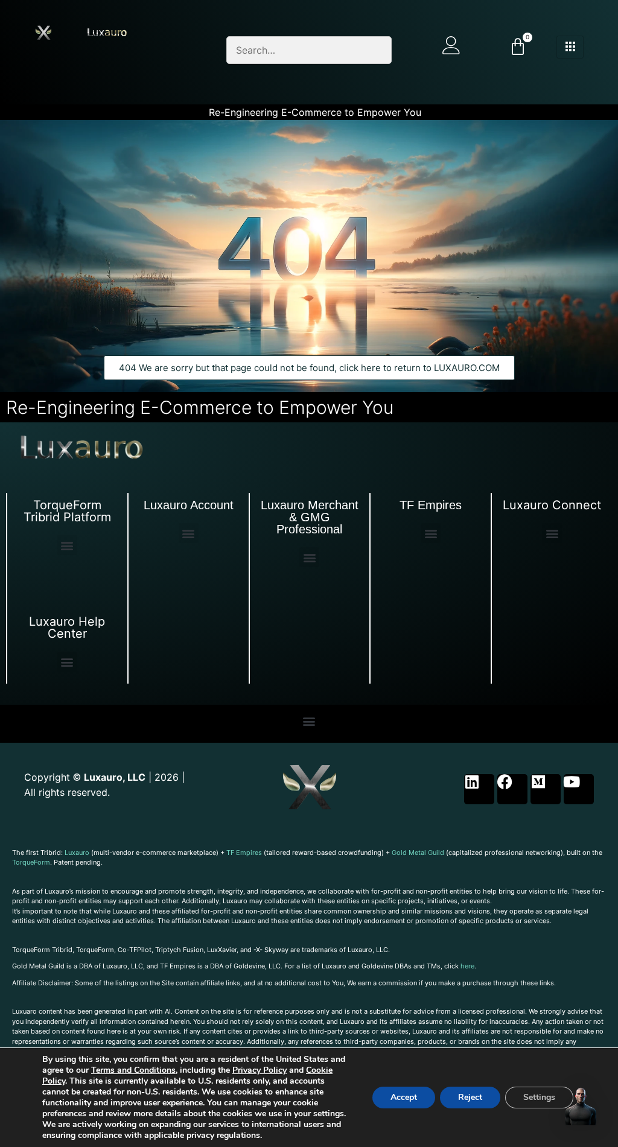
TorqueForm (31, 862)
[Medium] (545, 789)
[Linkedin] (479, 789)
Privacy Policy (259, 1070)
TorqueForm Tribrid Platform (67, 511)
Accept (403, 1097)
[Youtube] (579, 789)
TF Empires (431, 505)
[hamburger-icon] (570, 47)
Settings (539, 1097)
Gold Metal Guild (418, 852)
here (467, 966)
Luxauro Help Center (67, 627)
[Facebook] (512, 789)
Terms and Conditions (133, 1070)
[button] (67, 545)
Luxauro (77, 852)
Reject (470, 1097)
